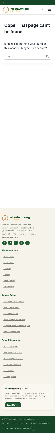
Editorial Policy (7, 428)
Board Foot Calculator (12, 365)
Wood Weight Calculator (13, 359)
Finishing (7, 269)
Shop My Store (9, 377)
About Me (5, 423)
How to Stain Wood (11, 308)
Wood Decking (9, 281)
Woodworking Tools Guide (14, 320)
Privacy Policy (24, 423)
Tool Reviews (8, 371)
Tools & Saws (8, 263)
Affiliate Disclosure (22, 428)
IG (27, 243)
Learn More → (13, 405)
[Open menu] (49, 9)
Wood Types (8, 257)
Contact (14, 423)
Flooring (6, 275)
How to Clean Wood (11, 332)
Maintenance (8, 287)
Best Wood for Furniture (13, 301)
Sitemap (45, 423)
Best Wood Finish (10, 314)
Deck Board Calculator (12, 352)
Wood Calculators (10, 346)
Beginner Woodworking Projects (16, 326)
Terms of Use (36, 423)
